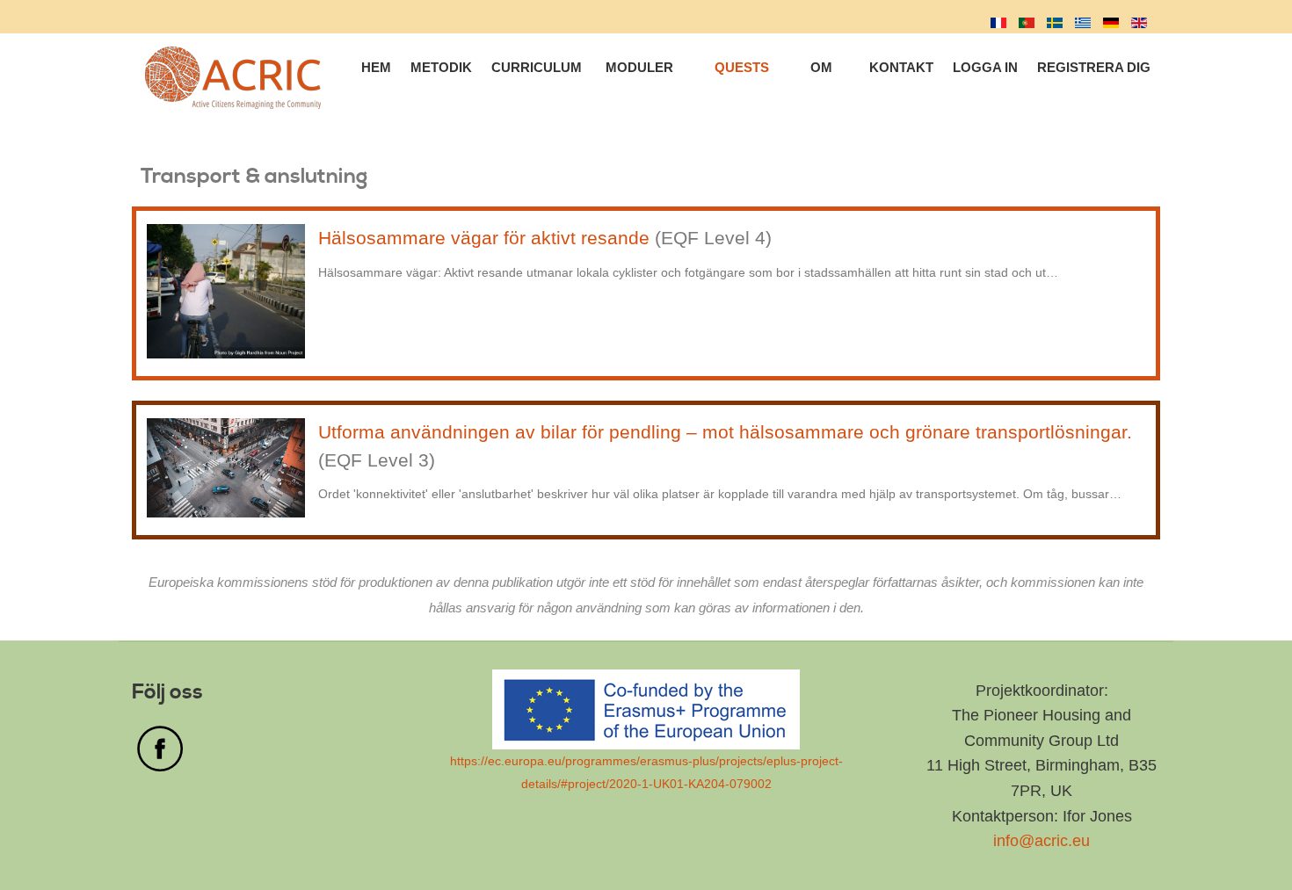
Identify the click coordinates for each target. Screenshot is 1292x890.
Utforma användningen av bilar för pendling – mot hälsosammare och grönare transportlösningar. (725, 432)
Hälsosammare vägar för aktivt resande (486, 238)
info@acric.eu (1041, 841)
